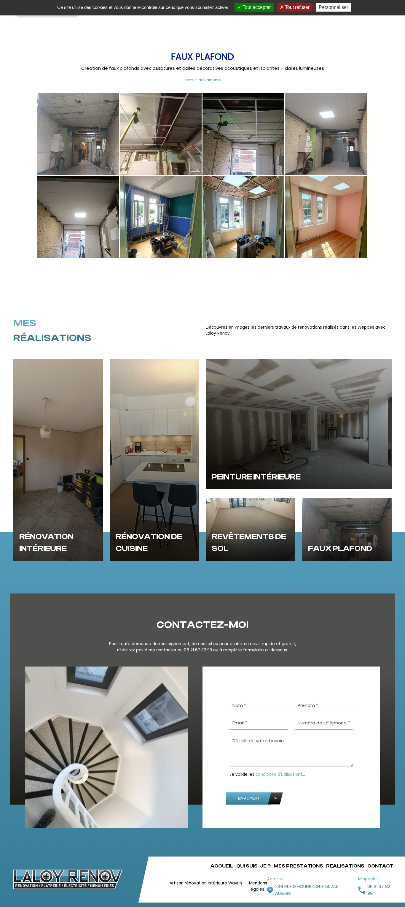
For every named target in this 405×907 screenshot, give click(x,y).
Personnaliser (333, 7)
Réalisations (345, 866)
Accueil (222, 866)
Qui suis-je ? (253, 866)
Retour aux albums (202, 80)
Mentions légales (258, 886)
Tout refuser (297, 7)
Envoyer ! (248, 798)
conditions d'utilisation (278, 774)
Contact (380, 866)
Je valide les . (265, 774)
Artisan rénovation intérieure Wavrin (206, 883)
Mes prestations (298, 866)
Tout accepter (256, 7)
